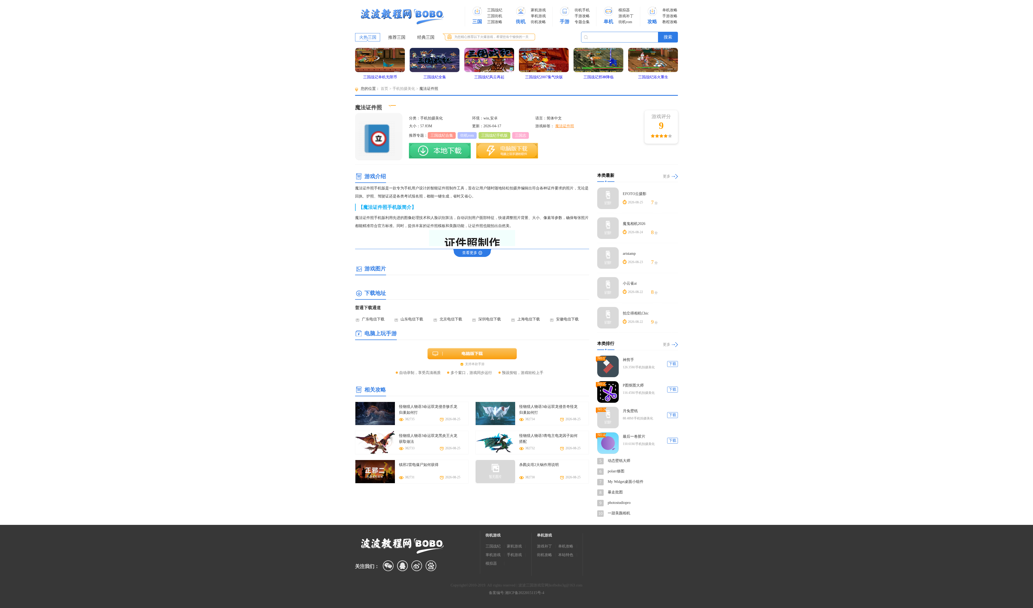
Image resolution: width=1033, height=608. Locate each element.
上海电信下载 (528, 319)
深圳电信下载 (489, 319)
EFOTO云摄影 (634, 194)
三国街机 (494, 16)
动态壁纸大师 (619, 461)
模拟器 (624, 10)
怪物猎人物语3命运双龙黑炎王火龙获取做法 (428, 439)
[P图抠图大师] (608, 392)
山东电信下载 (412, 319)
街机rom (625, 22)
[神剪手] (608, 366)
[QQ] (402, 565)
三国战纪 (494, 10)
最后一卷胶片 (634, 436)
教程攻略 (669, 22)
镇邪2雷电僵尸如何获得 (418, 465)
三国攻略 (494, 22)
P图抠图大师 (633, 385)
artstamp (629, 254)
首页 (384, 89)
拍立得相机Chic (636, 313)
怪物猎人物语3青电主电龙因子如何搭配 (548, 439)
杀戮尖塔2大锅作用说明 (539, 465)
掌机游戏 (538, 16)
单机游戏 (544, 535)
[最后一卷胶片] (608, 443)
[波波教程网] (402, 17)
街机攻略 (538, 22)
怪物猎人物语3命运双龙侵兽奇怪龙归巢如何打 (548, 410)
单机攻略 (669, 10)
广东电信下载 (373, 319)
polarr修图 (616, 471)
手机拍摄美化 (403, 89)
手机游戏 (514, 555)
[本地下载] (440, 150)
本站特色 (565, 555)
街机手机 (582, 10)
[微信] (388, 565)
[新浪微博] (416, 565)
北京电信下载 (451, 319)
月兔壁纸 (630, 411)
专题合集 (582, 22)
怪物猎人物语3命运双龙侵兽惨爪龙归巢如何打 (428, 410)
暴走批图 (615, 492)
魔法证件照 (564, 126)
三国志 (520, 135)
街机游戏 (493, 535)
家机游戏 (538, 10)
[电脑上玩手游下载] (507, 150)
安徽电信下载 (567, 319)
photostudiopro (619, 503)
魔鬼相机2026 (634, 224)
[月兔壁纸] (608, 417)
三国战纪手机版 (494, 135)
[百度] (431, 565)
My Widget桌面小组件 (625, 482)
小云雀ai (630, 283)
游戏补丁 (626, 16)
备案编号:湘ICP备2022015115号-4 (516, 593)
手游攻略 (582, 16)
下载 (672, 364)
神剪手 (628, 360)
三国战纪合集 (441, 135)
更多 (666, 176)
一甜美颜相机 (619, 513)
